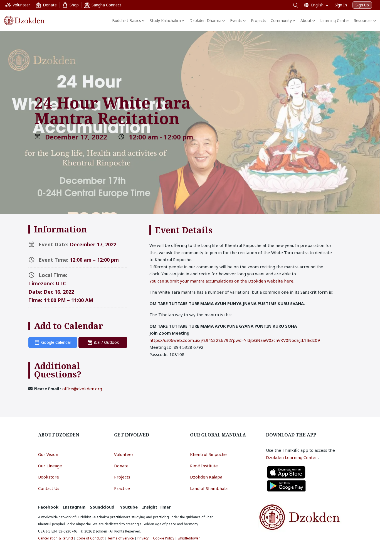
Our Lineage (50, 465)
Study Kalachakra (165, 20)
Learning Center (334, 20)
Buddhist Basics (126, 20)
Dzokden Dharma (205, 20)
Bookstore (48, 477)
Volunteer (124, 454)
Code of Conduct (90, 538)
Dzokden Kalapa (206, 477)
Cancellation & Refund (55, 538)
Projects (258, 20)
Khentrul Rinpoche (208, 454)
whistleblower (189, 538)
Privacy (143, 538)
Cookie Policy (163, 538)
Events (236, 20)
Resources (363, 20)
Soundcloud (102, 507)
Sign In (341, 5)
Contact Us (48, 488)
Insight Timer (156, 507)
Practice (122, 488)
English (317, 5)
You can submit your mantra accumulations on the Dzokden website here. (221, 281)
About (306, 20)
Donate (121, 465)
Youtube (129, 507)
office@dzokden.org (82, 388)
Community (281, 20)
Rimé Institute (204, 465)
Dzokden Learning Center (292, 457)
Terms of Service (120, 538)
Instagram (74, 507)
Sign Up (362, 5)
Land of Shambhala (209, 488)
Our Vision (48, 454)
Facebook (48, 507)
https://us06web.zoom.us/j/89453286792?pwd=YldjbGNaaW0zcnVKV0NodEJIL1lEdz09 (234, 340)
